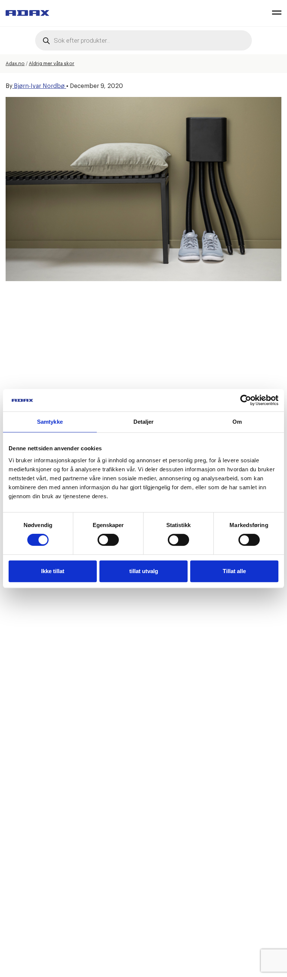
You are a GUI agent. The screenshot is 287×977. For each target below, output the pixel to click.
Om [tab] (237, 422)
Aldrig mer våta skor (51, 63)
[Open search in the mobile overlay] (143, 40)
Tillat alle (234, 571)
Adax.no (15, 63)
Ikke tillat (52, 571)
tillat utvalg (143, 571)
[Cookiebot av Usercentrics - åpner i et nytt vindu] (245, 400)
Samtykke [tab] (50, 422)
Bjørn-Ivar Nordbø (39, 86)
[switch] (108, 540)
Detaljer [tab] (143, 422)
